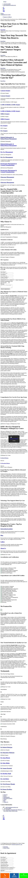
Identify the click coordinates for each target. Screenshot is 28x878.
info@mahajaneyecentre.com (9, 5)
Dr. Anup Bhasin (5, 758)
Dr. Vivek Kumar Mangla (8, 784)
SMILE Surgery (5, 114)
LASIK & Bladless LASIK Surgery (10, 104)
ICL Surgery (4, 125)
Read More (3, 29)
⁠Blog (2, 535)
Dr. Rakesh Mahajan (4, 457)
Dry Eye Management (7, 152)
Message (2, 283)
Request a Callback (14, 438)
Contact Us (5, 802)
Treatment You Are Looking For (8, 279)
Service (4, 796)
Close (14, 440)
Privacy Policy (6, 848)
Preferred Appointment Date (7, 281)
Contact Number (4, 277)
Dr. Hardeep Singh (6, 773)
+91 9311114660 (6, 4)
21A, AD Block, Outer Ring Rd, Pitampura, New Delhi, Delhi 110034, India (14, 810)
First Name (3, 272)
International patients (7, 529)
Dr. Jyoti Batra (5, 779)
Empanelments (6, 797)
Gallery (3, 542)
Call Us (4, 876)
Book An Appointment (14, 876)
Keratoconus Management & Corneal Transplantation (9, 164)
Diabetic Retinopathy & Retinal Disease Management (9, 138)
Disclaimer (5, 846)
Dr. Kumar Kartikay (6, 789)
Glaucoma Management (7, 177)
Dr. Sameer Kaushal (6, 768)
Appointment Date (4, 865)
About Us (3, 548)
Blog (4, 800)
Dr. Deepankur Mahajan (5, 463)
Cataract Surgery (5, 90)
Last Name (3, 274)
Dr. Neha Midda (5, 763)
